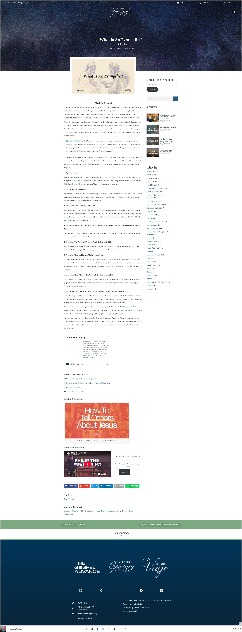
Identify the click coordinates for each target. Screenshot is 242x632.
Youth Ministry (152, 265)
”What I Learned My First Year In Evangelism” (80, 378)
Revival (149, 258)
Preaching (131, 48)
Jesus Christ (151, 182)
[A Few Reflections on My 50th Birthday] (162, 118)
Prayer (149, 286)
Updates (149, 198)
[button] (180, 2)
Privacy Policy (128, 608)
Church (67, 511)
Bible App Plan (77, 399)
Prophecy (150, 289)
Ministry (75, 511)
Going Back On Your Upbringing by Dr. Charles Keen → (160, 525)
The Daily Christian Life (155, 222)
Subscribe (124, 472)
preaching (129, 511)
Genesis (149, 235)
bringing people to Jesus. (115, 313)
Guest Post (150, 245)
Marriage (150, 175)
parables (150, 218)
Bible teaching (152, 225)
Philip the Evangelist (77, 447)
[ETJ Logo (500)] (121, 567)
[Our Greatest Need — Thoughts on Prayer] (162, 141)
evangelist (111, 511)
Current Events (152, 178)
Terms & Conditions (141, 608)
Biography (150, 275)
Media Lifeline (137, 604)
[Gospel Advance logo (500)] (87, 567)
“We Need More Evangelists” (74, 392)
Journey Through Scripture (156, 232)
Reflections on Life (153, 208)
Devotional (150, 171)
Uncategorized (152, 241)
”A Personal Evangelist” (72, 387)
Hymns (149, 279)
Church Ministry (117, 48)
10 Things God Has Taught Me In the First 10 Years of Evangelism (87, 383)
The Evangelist (87, 511)
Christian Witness (153, 192)
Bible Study (151, 262)
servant (80, 200)
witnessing (68, 514)
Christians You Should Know (157, 188)
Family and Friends (153, 255)
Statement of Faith (130, 611)
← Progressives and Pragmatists (74, 525)
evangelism (100, 511)
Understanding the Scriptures (157, 282)
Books (149, 252)
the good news (69, 213)
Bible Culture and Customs (156, 205)
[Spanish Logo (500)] (155, 567)
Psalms (149, 238)
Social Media (151, 185)
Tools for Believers (153, 228)
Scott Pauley (121, 44)
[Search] (175, 98)
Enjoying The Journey (154, 195)
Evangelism (125, 48)
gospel (120, 511)
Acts (75, 184)
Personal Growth (153, 248)
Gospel (149, 269)
